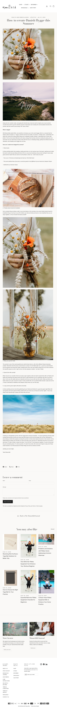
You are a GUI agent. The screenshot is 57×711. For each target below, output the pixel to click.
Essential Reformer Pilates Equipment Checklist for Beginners (28, 600)
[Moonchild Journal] (42, 629)
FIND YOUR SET (6, 670)
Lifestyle (33, 17)
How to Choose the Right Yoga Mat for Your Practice (10, 592)
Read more (33, 648)
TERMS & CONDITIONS (6, 687)
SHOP (20, 4)
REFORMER (34, 4)
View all (52, 529)
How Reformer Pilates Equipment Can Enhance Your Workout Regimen (28, 564)
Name (4, 480)
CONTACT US (6, 696)
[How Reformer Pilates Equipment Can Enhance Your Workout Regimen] (28, 546)
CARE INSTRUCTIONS (6, 680)
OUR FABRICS (6, 677)
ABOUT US (5, 668)
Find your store (7, 649)
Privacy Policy (28, 506)
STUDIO (26, 4)
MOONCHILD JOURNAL (5, 674)
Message (4, 487)
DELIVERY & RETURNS (5, 684)
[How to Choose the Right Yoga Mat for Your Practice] (11, 578)
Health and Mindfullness (20, 17)
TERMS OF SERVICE (5, 691)
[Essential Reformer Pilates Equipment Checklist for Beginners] (28, 581)
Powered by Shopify (35, 706)
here (38, 382)
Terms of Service (36, 506)
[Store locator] (15, 629)
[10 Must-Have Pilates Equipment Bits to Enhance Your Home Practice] (46, 581)
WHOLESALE (24, 7)
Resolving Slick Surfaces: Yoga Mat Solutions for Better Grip (10, 556)
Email (30, 480)
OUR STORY (33, 7)
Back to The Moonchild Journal (30, 516)
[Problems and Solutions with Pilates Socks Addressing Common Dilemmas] (46, 539)
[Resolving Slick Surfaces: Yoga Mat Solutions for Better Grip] (11, 542)
